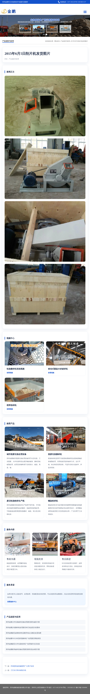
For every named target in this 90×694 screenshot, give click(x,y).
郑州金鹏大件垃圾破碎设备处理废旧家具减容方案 (23, 622)
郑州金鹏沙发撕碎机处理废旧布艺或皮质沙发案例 (23, 627)
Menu (84, 11)
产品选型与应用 (65, 41)
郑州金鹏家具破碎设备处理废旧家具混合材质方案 (23, 649)
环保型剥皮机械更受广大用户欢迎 (22, 666)
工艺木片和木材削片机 (18, 670)
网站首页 (57, 41)
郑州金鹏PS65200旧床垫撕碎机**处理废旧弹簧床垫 (23, 638)
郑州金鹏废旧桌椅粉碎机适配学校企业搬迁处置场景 (23, 633)
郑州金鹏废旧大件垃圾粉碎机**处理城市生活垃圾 (23, 644)
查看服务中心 (12, 602)
